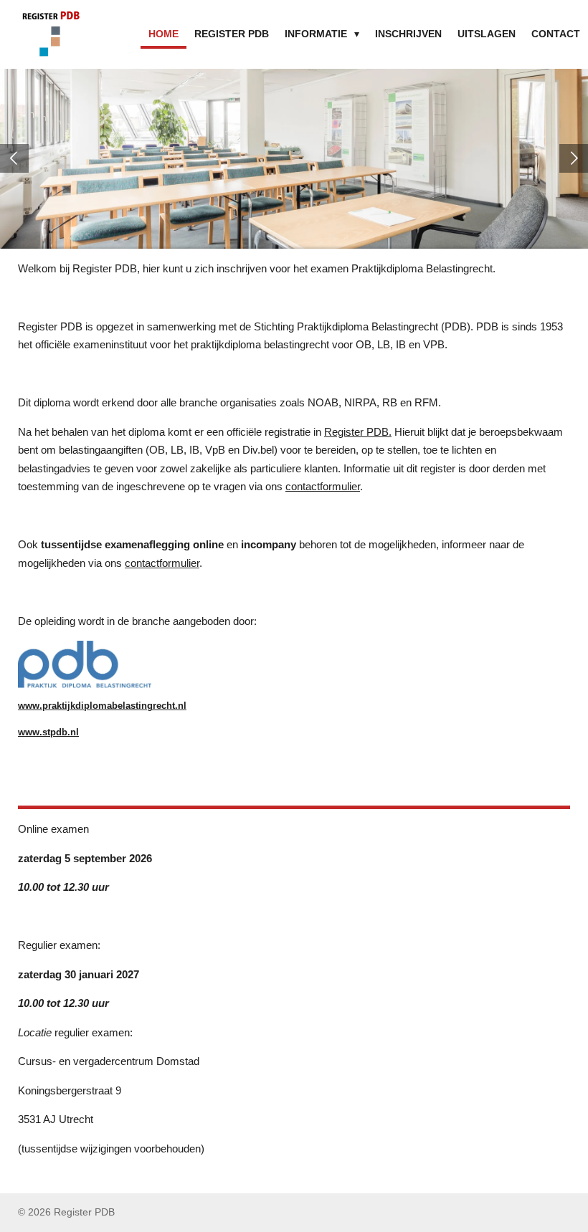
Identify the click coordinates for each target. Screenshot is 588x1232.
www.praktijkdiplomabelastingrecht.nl (102, 706)
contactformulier (322, 486)
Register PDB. (358, 432)
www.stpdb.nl (48, 732)
